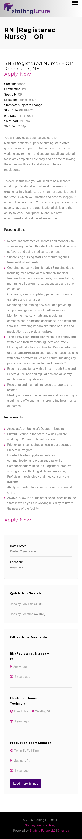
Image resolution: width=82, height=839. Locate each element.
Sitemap (63, 830)
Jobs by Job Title (21, 604)
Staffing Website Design (41, 825)
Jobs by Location (21, 614)
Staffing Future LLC (42, 830)
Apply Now (17, 74)
